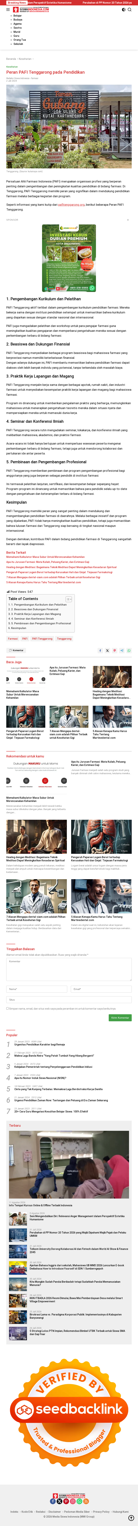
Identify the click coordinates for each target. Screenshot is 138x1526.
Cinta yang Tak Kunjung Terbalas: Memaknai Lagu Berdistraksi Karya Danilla (58, 1089)
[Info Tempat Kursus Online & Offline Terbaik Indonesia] (69, 1165)
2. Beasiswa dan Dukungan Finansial (34, 609)
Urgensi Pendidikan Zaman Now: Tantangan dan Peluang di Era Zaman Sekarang (61, 1100)
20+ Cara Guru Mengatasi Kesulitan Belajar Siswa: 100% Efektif (51, 1111)
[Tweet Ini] (107, 650)
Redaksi (40, 1511)
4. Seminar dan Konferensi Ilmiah (32, 618)
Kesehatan (12, 66)
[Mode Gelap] (124, 10)
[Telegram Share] (122, 650)
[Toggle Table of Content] (67, 599)
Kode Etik (27, 1511)
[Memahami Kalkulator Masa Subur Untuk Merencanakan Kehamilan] (25, 677)
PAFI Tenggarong (42, 638)
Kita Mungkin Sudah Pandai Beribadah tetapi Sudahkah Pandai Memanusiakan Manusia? (75, 1283)
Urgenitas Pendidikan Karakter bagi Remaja (39, 1044)
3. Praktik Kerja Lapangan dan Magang (36, 614)
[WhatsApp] (79, 1501)
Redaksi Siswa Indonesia (17, 78)
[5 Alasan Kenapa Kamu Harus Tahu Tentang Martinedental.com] (112, 717)
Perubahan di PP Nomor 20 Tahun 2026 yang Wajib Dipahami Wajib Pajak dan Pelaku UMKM (78, 1234)
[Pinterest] (66, 1501)
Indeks (14, 1511)
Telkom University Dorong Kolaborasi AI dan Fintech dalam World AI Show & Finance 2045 (79, 1251)
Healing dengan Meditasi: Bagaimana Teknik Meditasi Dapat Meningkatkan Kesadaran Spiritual (61, 567)
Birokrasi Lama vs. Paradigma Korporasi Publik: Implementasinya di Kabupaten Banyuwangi (76, 1316)
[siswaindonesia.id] (30, 9)
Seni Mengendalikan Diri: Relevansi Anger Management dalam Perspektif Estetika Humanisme (77, 1218)
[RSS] (86, 1501)
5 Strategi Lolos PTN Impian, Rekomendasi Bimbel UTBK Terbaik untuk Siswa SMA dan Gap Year (77, 1332)
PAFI (24, 638)
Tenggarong (64, 638)
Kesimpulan (18, 628)
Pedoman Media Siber (77, 1511)
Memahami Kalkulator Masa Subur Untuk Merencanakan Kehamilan (45, 556)
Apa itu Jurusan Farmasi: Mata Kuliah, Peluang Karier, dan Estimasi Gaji (47, 562)
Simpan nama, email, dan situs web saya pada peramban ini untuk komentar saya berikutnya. (62, 1008)
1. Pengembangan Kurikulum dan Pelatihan (39, 604)
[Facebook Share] (100, 650)
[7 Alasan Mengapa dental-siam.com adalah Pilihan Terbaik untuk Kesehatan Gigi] (69, 717)
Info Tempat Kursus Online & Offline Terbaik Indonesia (40, 1205)
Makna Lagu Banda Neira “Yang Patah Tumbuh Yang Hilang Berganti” (54, 1055)
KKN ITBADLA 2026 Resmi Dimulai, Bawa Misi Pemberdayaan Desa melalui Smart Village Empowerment (76, 1300)
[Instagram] (73, 1501)
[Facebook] (53, 1501)
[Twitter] (59, 1501)
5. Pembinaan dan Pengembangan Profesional (41, 623)
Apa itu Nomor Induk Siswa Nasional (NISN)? (40, 1078)
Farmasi (34, 78)
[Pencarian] (130, 10)
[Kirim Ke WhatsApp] (129, 650)
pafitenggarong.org (71, 204)
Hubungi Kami (120, 1511)
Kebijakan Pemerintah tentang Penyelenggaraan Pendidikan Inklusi (53, 1066)
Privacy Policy (101, 1511)
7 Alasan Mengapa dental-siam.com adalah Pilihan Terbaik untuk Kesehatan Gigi (53, 577)
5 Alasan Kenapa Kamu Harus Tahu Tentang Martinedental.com (43, 582)
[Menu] (8, 9)
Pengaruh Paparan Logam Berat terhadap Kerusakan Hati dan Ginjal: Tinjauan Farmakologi (59, 572)
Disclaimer (55, 1511)
